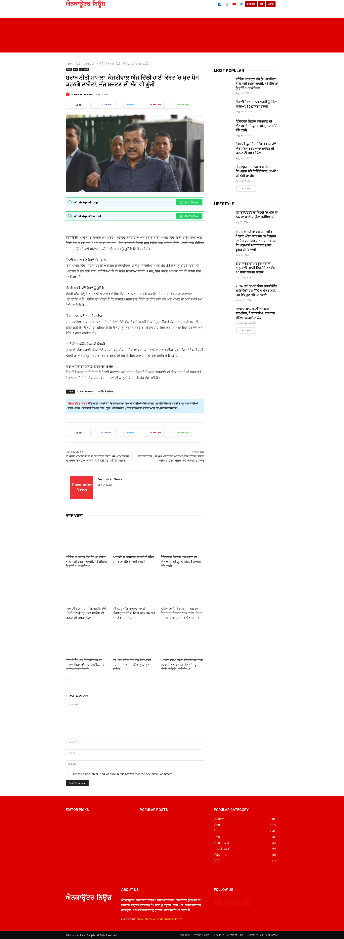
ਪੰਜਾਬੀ (271, 4)
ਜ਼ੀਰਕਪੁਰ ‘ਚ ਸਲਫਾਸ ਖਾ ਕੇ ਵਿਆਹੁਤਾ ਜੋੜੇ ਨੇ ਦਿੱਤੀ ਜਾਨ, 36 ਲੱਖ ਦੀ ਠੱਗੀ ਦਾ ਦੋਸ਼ (134, 613)
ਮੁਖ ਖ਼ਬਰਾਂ (84, 69)
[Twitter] (241, 4)
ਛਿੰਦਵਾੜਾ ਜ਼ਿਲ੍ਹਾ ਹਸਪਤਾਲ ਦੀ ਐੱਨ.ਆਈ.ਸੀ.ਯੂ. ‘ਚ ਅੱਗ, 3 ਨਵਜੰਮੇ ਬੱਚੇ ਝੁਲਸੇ (181, 561)
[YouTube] (234, 4)
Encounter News (83, 94)
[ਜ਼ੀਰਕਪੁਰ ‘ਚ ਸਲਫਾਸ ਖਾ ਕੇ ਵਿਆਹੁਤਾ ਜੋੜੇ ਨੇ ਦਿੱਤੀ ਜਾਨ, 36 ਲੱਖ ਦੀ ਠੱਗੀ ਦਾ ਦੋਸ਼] (135, 589)
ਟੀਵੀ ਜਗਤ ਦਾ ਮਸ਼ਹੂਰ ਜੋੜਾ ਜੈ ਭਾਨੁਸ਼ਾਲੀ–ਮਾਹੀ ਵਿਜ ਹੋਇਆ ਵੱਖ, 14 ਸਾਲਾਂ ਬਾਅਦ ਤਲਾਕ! (256, 268)
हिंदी (261, 4)
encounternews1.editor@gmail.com (159, 919)
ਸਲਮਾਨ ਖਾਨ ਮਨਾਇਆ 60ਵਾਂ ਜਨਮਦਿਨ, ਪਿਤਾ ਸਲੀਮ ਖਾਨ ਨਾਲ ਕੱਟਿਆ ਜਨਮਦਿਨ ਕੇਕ (255, 313)
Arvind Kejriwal (85, 391)
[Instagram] (227, 4)
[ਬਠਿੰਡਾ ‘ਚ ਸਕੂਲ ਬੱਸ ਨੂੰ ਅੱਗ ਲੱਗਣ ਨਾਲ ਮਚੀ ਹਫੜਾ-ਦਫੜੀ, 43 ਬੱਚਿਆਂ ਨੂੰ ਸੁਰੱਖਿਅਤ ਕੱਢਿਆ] (87, 537)
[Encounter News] (68, 94)
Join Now (191, 202)
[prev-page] (68, 679)
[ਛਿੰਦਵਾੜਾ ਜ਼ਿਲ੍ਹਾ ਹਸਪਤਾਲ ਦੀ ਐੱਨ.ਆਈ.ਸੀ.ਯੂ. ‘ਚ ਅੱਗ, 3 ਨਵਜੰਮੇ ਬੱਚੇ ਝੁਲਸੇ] (182, 537)
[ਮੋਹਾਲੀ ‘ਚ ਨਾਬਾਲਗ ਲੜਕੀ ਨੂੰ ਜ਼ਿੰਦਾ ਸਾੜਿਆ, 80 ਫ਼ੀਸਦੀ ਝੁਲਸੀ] (135, 537)
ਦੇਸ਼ (75, 69)
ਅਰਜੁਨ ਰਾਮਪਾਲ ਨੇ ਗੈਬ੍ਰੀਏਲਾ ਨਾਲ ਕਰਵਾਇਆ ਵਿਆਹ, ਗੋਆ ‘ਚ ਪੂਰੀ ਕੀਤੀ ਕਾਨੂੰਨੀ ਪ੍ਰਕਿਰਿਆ (182, 664)
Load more (245, 188)
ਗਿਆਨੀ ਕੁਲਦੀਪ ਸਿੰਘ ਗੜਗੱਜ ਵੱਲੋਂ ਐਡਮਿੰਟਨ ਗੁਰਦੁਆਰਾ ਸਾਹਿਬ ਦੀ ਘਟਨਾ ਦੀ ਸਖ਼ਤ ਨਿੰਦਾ (86, 613)
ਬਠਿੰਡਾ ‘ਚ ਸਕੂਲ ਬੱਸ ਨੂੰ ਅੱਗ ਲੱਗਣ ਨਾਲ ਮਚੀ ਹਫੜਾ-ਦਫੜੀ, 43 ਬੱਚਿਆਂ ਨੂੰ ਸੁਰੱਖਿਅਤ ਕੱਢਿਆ (87, 561)
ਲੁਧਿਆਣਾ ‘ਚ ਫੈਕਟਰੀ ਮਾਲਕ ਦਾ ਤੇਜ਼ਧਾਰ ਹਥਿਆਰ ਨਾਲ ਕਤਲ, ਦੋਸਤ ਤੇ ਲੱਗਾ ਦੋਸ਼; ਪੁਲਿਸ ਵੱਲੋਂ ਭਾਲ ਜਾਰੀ (181, 613)
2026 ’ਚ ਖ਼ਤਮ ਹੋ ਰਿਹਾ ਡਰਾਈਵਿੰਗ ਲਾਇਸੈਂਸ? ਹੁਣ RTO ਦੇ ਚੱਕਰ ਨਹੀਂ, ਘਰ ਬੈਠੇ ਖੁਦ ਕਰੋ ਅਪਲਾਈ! (256, 290)
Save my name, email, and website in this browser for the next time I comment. (122, 774)
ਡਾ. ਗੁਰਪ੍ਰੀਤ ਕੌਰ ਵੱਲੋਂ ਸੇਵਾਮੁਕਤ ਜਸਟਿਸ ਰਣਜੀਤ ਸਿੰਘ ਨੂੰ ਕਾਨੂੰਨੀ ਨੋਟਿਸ (132, 664)
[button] (272, 46)
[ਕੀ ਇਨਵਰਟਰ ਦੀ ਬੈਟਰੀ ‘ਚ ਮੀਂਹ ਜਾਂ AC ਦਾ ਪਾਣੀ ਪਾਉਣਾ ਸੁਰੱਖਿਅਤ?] (223, 217)
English (251, 4)
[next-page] (74, 679)
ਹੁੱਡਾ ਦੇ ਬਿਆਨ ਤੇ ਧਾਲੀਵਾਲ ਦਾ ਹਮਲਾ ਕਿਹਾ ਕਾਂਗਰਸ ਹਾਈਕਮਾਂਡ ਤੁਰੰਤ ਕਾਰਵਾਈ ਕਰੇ (85, 664)
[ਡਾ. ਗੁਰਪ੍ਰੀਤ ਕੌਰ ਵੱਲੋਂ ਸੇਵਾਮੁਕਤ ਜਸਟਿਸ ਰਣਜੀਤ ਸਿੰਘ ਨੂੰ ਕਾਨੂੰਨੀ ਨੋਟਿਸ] (135, 640)
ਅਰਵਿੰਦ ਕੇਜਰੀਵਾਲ (105, 391)
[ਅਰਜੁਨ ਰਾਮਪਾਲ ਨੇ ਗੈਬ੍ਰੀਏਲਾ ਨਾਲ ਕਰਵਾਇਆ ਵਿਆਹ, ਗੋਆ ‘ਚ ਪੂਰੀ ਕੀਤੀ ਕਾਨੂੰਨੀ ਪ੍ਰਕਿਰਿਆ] (182, 640)
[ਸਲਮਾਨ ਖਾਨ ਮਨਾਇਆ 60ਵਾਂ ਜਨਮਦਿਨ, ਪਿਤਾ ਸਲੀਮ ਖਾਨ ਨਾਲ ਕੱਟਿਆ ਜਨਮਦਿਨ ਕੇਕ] (223, 313)
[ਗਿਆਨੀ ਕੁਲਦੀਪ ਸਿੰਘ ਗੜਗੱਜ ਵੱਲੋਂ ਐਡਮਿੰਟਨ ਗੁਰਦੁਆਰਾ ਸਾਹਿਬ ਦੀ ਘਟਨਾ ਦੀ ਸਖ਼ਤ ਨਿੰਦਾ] (87, 589)
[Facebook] (220, 4)
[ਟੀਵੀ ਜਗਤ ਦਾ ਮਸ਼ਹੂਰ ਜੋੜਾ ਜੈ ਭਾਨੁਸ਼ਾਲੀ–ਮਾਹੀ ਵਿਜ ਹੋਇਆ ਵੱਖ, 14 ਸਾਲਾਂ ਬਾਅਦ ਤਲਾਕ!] (223, 268)
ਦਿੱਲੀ (78, 63)
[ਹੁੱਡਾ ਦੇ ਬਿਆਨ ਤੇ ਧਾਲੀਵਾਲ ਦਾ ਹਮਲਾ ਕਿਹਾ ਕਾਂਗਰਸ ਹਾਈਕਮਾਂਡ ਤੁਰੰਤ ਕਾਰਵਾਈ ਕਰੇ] (87, 640)
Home (69, 63)
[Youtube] (247, 902)
